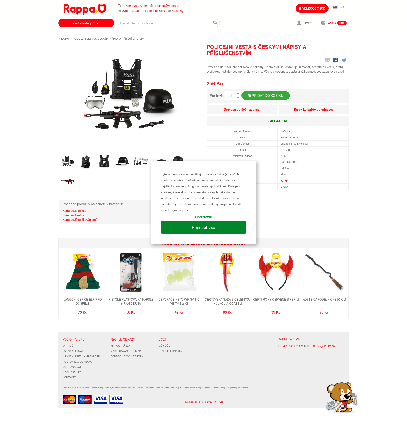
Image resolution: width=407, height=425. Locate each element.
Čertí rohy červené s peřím (276, 299)
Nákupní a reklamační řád (81, 356)
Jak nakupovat (73, 351)
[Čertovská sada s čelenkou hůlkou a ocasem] (228, 272)
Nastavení (203, 217)
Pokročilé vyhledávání (127, 356)
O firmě (68, 345)
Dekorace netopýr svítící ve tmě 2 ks (179, 301)
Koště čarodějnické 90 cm (324, 299)
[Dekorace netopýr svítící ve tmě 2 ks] (179, 272)
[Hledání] (215, 23)
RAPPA (285, 180)
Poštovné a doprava (77, 361)
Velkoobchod (313, 8)
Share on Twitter (344, 60)
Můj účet (165, 345)
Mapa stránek (120, 345)
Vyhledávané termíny (126, 351)
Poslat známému (327, 60)
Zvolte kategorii (83, 23)
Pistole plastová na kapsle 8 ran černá (131, 301)
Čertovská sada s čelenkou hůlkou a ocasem (227, 301)
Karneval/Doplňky (74, 210)
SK (342, 7)
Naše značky (72, 372)
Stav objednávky (171, 351)
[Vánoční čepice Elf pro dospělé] (83, 272)
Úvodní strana (131, 10)
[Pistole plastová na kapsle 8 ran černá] (131, 272)
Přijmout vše (203, 227)
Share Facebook (336, 60)
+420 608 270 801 (136, 5)
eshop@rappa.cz (168, 5)
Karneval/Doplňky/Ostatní (80, 219)
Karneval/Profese (74, 215)
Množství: (216, 95)
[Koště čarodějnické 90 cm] (324, 272)
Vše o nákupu (156, 10)
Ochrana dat (72, 367)
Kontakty (177, 10)
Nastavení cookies (193, 401)
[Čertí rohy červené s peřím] (276, 272)
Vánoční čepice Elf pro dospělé (82, 301)
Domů (65, 38)
